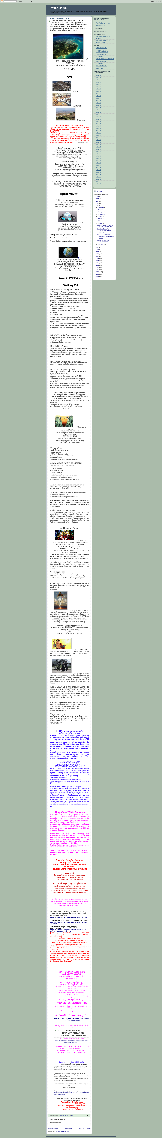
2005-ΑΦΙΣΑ (99, 56)
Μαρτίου (100, 223)
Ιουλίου (100, 216)
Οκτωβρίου (101, 212)
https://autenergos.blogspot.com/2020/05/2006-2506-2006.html (68, 923)
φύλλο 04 (98, 177)
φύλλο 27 (98, 126)
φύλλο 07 (98, 170)
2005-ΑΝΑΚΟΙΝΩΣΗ (101, 54)
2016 (97, 258)
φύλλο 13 (98, 156)
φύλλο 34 (98, 110)
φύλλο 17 (98, 149)
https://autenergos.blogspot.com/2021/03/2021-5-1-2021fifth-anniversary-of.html (68, 930)
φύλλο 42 (98, 91)
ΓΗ (79, 257)
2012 (97, 267)
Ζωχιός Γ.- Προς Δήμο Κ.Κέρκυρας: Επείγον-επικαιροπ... (104, 230)
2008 (97, 276)
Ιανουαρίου (101, 244)
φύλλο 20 (98, 142)
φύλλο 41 (98, 93)
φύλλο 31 (98, 116)
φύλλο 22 (98, 137)
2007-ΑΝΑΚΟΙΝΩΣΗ (101, 48)
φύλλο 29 (98, 121)
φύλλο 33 (98, 112)
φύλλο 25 (98, 130)
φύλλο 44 (98, 86)
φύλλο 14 (98, 154)
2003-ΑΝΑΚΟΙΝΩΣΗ (101, 61)
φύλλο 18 (98, 147)
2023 (97, 203)
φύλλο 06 (98, 172)
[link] (63, 1098)
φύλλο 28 (98, 123)
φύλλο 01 (98, 184)
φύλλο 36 (98, 105)
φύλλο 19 (98, 144)
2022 (97, 205)
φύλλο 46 (98, 82)
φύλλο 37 (98, 103)
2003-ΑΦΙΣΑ (99, 63)
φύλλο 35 (98, 107)
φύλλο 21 (98, 140)
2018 (97, 254)
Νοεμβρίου (101, 209)
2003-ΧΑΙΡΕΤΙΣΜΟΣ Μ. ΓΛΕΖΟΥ (105, 59)
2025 (97, 199)
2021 (97, 247)
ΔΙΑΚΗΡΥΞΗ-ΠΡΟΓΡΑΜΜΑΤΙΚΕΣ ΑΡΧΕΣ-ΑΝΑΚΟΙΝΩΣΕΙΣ (104, 23)
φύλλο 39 (98, 98)
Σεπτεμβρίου (101, 214)
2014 (97, 263)
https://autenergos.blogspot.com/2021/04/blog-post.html (71, 1019)
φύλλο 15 (98, 151)
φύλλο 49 (98, 75)
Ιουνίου (100, 218)
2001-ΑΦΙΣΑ (99, 68)
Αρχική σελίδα (68, 1128)
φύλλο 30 (98, 119)
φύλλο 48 (98, 77)
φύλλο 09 (98, 165)
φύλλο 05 (98, 174)
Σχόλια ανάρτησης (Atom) (62, 1131)
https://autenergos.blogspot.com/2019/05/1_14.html (68, 917)
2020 (97, 249)
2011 (97, 269)
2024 (97, 201)
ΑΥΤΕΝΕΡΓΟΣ (59, 8)
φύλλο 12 (98, 158)
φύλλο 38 (98, 100)
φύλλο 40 (98, 96)
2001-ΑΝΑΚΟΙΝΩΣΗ (101, 66)
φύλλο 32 (98, 114)
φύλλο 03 (98, 179)
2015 (97, 260)
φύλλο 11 (98, 160)
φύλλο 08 (98, 167)
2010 (97, 272)
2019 (97, 252)
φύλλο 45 (98, 84)
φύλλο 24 (98, 133)
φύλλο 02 (98, 181)
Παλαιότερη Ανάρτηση (84, 1128)
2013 (97, 265)
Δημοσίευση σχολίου (55, 1122)
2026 (97, 196)
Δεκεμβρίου (101, 207)
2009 (97, 274)
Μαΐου (100, 221)
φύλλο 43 (98, 89)
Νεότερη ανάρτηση (53, 1128)
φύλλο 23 (98, 135)
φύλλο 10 (98, 163)
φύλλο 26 (98, 128)
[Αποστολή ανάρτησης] (87, 1115)
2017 (97, 256)
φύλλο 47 (98, 80)
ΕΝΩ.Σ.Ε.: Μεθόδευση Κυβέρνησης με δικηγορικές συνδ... (105, 236)
